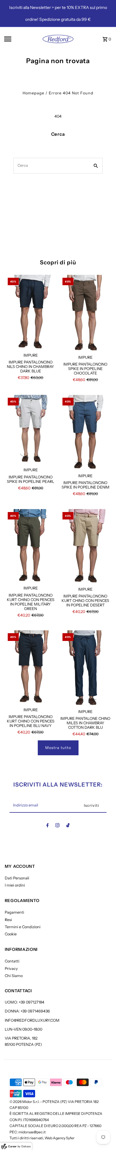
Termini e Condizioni (22, 927)
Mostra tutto (58, 747)
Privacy (11, 968)
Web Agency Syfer (60, 1138)
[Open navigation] (18, 39)
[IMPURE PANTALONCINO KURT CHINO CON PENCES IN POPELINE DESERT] (85, 546)
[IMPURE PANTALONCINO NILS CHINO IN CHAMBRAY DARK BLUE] (31, 312)
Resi (8, 919)
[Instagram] (57, 826)
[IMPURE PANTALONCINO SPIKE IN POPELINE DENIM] (85, 432)
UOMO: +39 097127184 (24, 1002)
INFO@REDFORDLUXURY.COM (32, 1020)
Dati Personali (17, 878)
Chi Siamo (14, 975)
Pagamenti (14, 912)
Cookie (11, 934)
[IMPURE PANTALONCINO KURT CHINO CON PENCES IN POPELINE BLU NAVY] (31, 667)
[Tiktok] (68, 826)
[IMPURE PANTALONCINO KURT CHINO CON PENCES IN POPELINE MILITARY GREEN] (31, 546)
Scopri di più (58, 262)
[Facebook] (47, 826)
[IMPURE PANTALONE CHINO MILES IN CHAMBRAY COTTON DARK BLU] (85, 668)
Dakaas (26, 1146)
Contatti (12, 961)
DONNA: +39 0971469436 (27, 1011)
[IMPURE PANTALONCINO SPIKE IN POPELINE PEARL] (31, 429)
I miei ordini (15, 885)
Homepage (33, 93)
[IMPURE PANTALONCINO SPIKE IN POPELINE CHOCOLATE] (85, 313)
